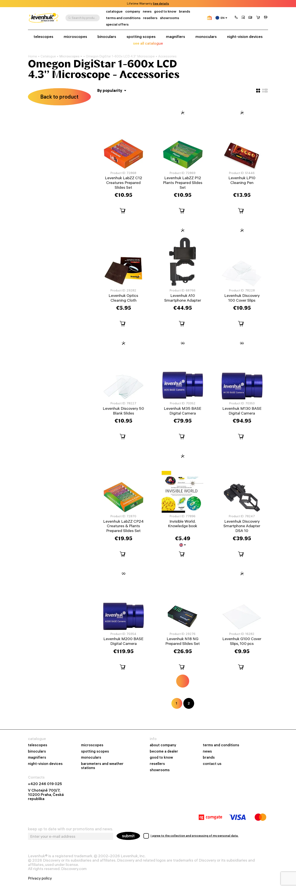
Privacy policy (40, 878)
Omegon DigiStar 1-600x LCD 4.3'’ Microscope (120, 56)
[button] (236, 17)
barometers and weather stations (102, 766)
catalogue (114, 11)
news (147, 11)
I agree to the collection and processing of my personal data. (195, 836)
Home (32, 56)
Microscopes (69, 56)
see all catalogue (148, 43)
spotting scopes (141, 36)
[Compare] (250, 17)
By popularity (110, 90)
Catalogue (48, 56)
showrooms (154, 3)
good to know (165, 11)
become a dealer (164, 751)
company (132, 11)
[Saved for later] (243, 17)
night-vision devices (245, 36)
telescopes (43, 36)
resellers (150, 18)
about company (163, 745)
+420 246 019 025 (45, 784)
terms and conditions (123, 18)
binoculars (107, 36)
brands (184, 11)
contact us (212, 764)
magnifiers (175, 36)
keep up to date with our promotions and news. (70, 829)
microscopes (75, 36)
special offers (117, 24)
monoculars (206, 36)
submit (128, 835)
